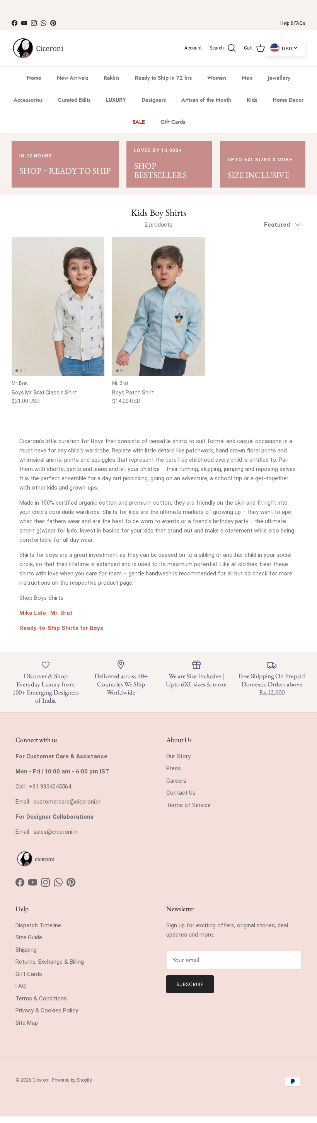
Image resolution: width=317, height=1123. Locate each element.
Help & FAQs (292, 23)
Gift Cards (172, 122)
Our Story (178, 756)
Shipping (26, 949)
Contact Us (181, 792)
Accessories (28, 100)
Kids (252, 100)
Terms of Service (188, 805)
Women (216, 78)
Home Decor (288, 100)
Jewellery (279, 78)
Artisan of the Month (206, 100)
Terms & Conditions (41, 998)
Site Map (26, 1022)
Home (34, 78)
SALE (138, 122)
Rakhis (111, 78)
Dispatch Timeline (38, 925)
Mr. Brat (61, 612)
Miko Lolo (32, 612)
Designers (153, 100)
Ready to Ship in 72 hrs (163, 78)
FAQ (20, 986)
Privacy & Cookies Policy (46, 1010)
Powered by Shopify (72, 1080)
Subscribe (190, 984)
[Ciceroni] (38, 48)
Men (247, 78)
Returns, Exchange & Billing (49, 961)
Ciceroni (40, 1080)
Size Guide (28, 937)
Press (173, 768)
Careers (176, 780)
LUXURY (116, 100)
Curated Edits (74, 100)
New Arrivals (72, 78)
